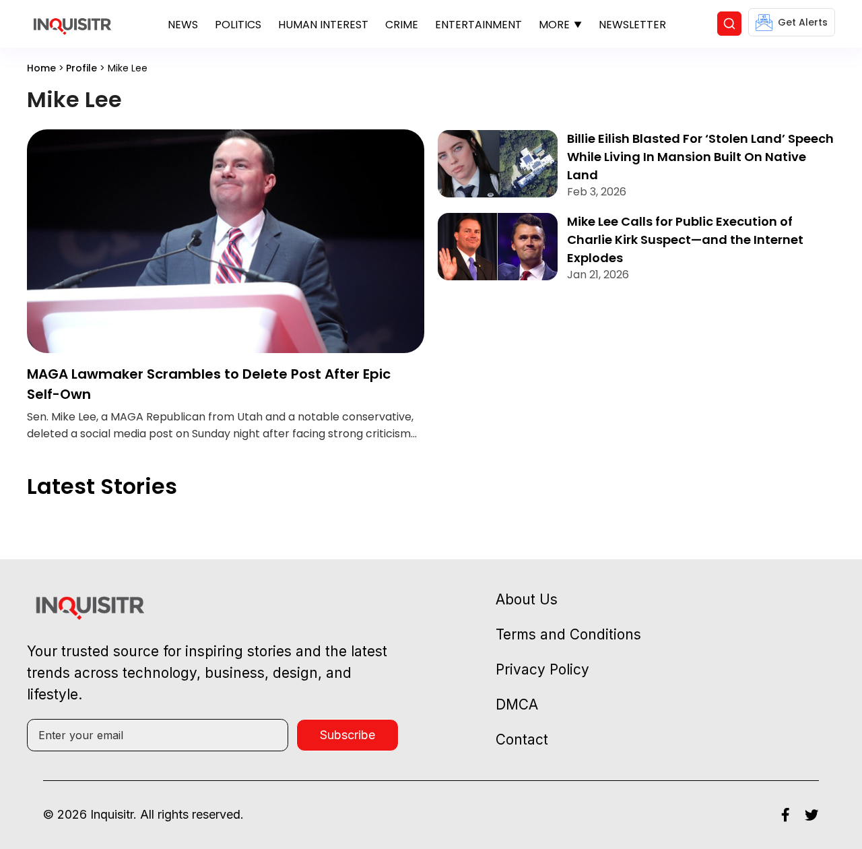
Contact (522, 739)
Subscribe (347, 735)
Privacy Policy (542, 669)
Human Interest (323, 24)
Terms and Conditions (568, 634)
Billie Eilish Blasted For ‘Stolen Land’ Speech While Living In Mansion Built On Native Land (700, 156)
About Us (527, 599)
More (554, 24)
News (183, 24)
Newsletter (632, 24)
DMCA (517, 704)
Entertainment (478, 24)
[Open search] (729, 23)
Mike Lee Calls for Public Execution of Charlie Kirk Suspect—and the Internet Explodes (685, 239)
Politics (238, 24)
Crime (401, 24)
